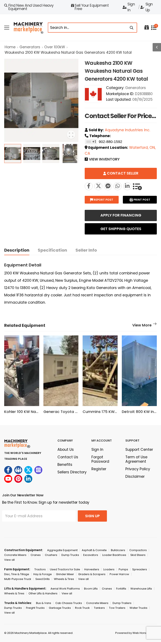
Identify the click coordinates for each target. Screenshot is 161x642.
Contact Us (67, 457)
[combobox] (91, 141)
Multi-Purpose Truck (17, 579)
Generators (29, 47)
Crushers (51, 555)
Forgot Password (100, 459)
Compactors (138, 550)
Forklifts (121, 588)
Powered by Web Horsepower (136, 633)
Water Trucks (138, 607)
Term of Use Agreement (136, 459)
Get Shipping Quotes (120, 228)
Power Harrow (119, 574)
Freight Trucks (35, 607)
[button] (149, 377)
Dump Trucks (70, 555)
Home (10, 47)
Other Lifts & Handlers (43, 593)
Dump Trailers (122, 603)
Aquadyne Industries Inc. (127, 129)
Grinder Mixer (65, 574)
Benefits (64, 464)
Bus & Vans (43, 603)
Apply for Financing (120, 215)
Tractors (40, 569)
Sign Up (149, 7)
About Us (65, 449)
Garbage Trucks (60, 607)
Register (98, 468)
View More (142, 326)
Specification (52, 250)
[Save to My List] (137, 186)
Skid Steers (137, 555)
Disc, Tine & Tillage (16, 574)
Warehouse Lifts (141, 588)
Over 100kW (54, 47)
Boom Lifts (91, 588)
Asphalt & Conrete (94, 550)
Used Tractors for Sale (65, 569)
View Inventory (104, 160)
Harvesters (91, 569)
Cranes (36, 555)
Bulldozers (118, 550)
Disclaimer (135, 476)
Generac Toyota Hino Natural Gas (75, 411)
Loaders (108, 569)
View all (9, 559)
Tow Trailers (117, 607)
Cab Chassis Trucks (68, 603)
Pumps (123, 569)
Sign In (131, 7)
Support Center (139, 449)
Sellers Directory (72, 472)
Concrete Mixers (15, 555)
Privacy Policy (137, 468)
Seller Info (86, 250)
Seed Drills (42, 579)
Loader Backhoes (114, 555)
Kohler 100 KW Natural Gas (28, 411)
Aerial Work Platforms (65, 588)
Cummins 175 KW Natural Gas (110, 411)
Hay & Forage (42, 574)
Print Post (141, 200)
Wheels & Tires (64, 579)
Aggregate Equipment (62, 550)
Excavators (90, 555)
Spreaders (139, 569)
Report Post (103, 200)
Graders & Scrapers (91, 574)
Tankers (99, 607)
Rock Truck (82, 607)
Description (16, 250)
